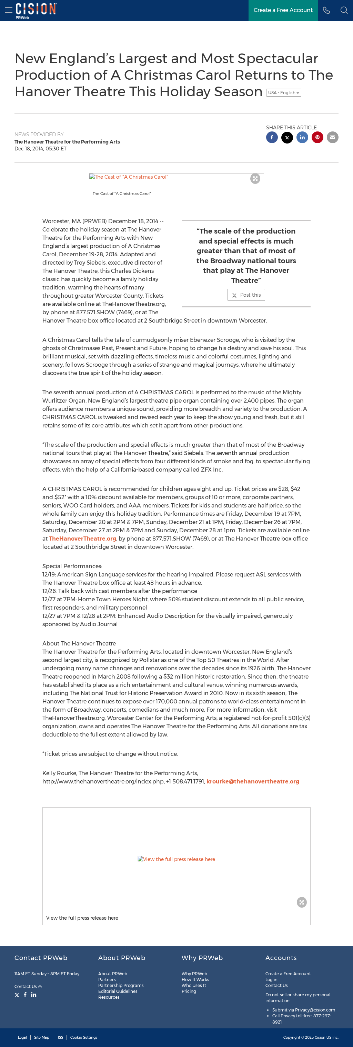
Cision (320, 1037)
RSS (60, 1037)
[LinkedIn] (33, 994)
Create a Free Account (288, 973)
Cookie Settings (83, 1037)
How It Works (195, 979)
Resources (109, 997)
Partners (107, 979)
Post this (250, 295)
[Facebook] (25, 994)
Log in (271, 979)
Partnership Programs (121, 985)
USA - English (282, 92)
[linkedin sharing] (302, 138)
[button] (344, 10)
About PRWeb (112, 973)
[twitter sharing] (287, 138)
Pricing (189, 991)
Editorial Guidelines (118, 991)
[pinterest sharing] (317, 138)
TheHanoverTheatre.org (82, 538)
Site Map (41, 1037)
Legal (22, 1037)
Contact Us (26, 986)
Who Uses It (194, 985)
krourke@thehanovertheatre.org (252, 781)
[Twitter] (17, 994)
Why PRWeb (194, 973)
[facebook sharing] (272, 138)
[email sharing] (333, 138)
